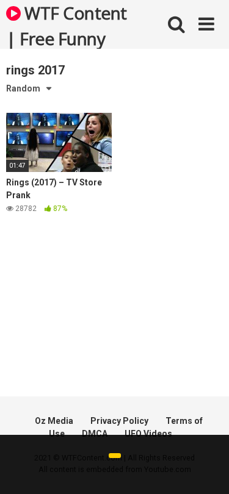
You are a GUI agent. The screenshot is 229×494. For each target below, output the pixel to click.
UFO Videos (148, 434)
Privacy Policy (119, 421)
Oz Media (54, 421)
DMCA (94, 434)
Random (23, 88)
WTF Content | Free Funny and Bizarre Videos (66, 25)
